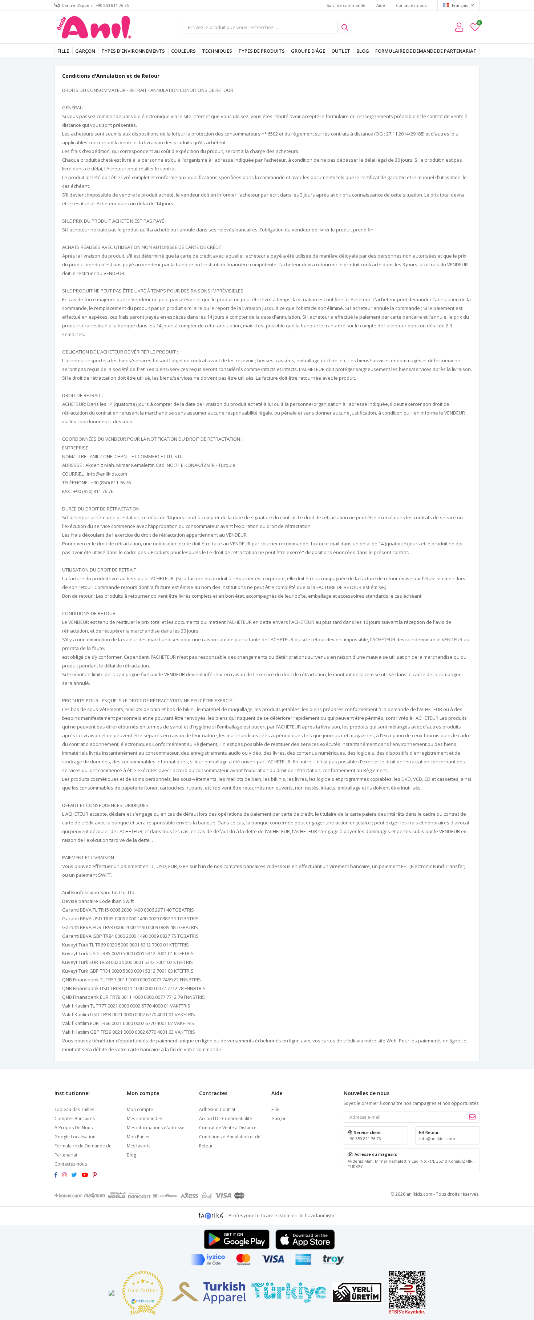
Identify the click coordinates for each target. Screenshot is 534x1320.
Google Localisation (75, 1137)
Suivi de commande (346, 5)
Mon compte (140, 1109)
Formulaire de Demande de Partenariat (426, 51)
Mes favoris (479, 24)
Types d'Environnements (133, 51)
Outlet (340, 51)
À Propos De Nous (73, 1128)
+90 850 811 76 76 (364, 1138)
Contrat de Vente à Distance (227, 1128)
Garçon (85, 51)
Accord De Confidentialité (225, 1118)
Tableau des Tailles (74, 1109)
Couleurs (183, 51)
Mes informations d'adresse (156, 1128)
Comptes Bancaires (74, 1118)
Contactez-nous (411, 5)
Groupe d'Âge (308, 51)
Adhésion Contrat (217, 1109)
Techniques (217, 51)
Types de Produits (261, 51)
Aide (380, 5)
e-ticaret (266, 1215)
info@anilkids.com (437, 1138)
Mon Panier (138, 1137)
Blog (362, 51)
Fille (63, 51)
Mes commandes (144, 1118)
